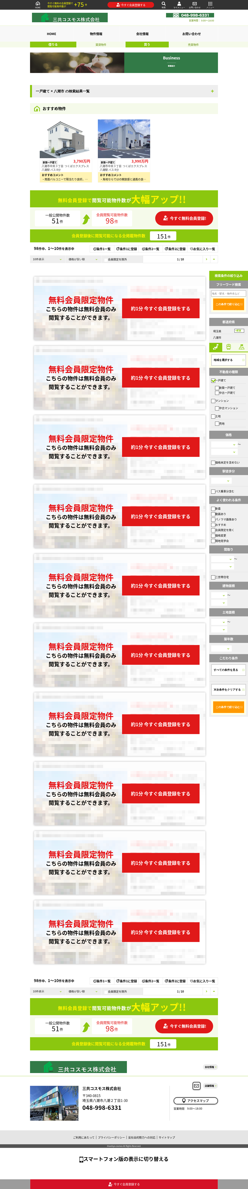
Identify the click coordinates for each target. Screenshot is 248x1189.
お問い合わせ (195, 7)
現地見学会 (222, 541)
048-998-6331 (101, 1107)
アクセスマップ (198, 1100)
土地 (218, 416)
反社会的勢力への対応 (141, 1137)
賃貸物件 (101, 44)
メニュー (210, 7)
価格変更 (220, 535)
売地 (222, 423)
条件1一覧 (103, 248)
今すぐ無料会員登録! (188, 218)
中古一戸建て (227, 393)
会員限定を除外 (117, 259)
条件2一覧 (152, 248)
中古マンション (228, 408)
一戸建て (220, 380)
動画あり (220, 514)
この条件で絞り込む (228, 304)
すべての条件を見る (226, 669)
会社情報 (142, 33)
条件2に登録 (177, 248)
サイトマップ (167, 1137)
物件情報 (96, 33)
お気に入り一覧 (204, 248)
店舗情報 (209, 1085)
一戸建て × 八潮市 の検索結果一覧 (63, 91)
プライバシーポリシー (111, 1137)
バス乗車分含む (224, 491)
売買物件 (193, 44)
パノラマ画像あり (226, 519)
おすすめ (220, 525)
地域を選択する (223, 359)
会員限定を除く (224, 530)
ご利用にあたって (84, 1137)
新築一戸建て (227, 387)
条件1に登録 (128, 248)
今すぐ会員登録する (133, 5)
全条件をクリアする (228, 689)
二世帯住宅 (222, 577)
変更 (239, 330)
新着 (218, 508)
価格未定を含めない (227, 462)
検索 (164, 7)
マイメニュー (179, 7)
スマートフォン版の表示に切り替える (126, 1158)
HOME (37, 7)
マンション (222, 400)
